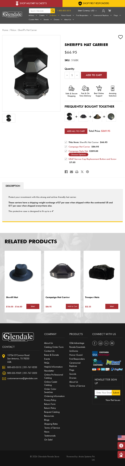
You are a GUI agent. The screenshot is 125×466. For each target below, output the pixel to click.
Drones (56, 19)
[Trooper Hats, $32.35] (102, 272)
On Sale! (48, 439)
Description (13, 186)
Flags (71, 370)
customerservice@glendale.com (22, 378)
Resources (49, 416)
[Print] (76, 172)
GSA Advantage (76, 343)
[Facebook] (66, 172)
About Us (67, 19)
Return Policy (50, 408)
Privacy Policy (50, 400)
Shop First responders (95, 3)
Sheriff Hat (12, 297)
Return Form (49, 404)
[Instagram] (100, 343)
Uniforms (53, 15)
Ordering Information (54, 396)
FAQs (46, 363)
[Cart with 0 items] (110, 12)
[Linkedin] (106, 343)
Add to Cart (72, 306)
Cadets (42, 15)
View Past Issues (113, 400)
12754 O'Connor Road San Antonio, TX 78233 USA (18, 358)
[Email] (71, 172)
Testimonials (50, 436)
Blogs (46, 420)
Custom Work (34, 19)
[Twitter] (82, 172)
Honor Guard (66, 15)
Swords (46, 19)
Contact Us (49, 351)
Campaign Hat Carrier (58, 297)
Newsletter (49, 371)
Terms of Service (52, 428)
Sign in (103, 11)
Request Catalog (52, 412)
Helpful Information (53, 367)
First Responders (77, 359)
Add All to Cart (76, 131)
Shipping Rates (51, 424)
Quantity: (70, 68)
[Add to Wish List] (118, 37)
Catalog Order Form (54, 347)
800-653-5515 (14, 367)
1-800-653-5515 (64, 10)
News (46, 432)
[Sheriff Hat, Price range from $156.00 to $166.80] (23, 272)
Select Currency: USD (86, 10)
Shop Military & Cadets (33, 3)
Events (47, 359)
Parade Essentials (77, 347)
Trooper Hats (92, 297)
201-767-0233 (30, 367)
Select (33, 306)
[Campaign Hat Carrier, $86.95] (62, 272)
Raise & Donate (51, 355)
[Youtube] (112, 343)
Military (31, 15)
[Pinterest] (87, 172)
